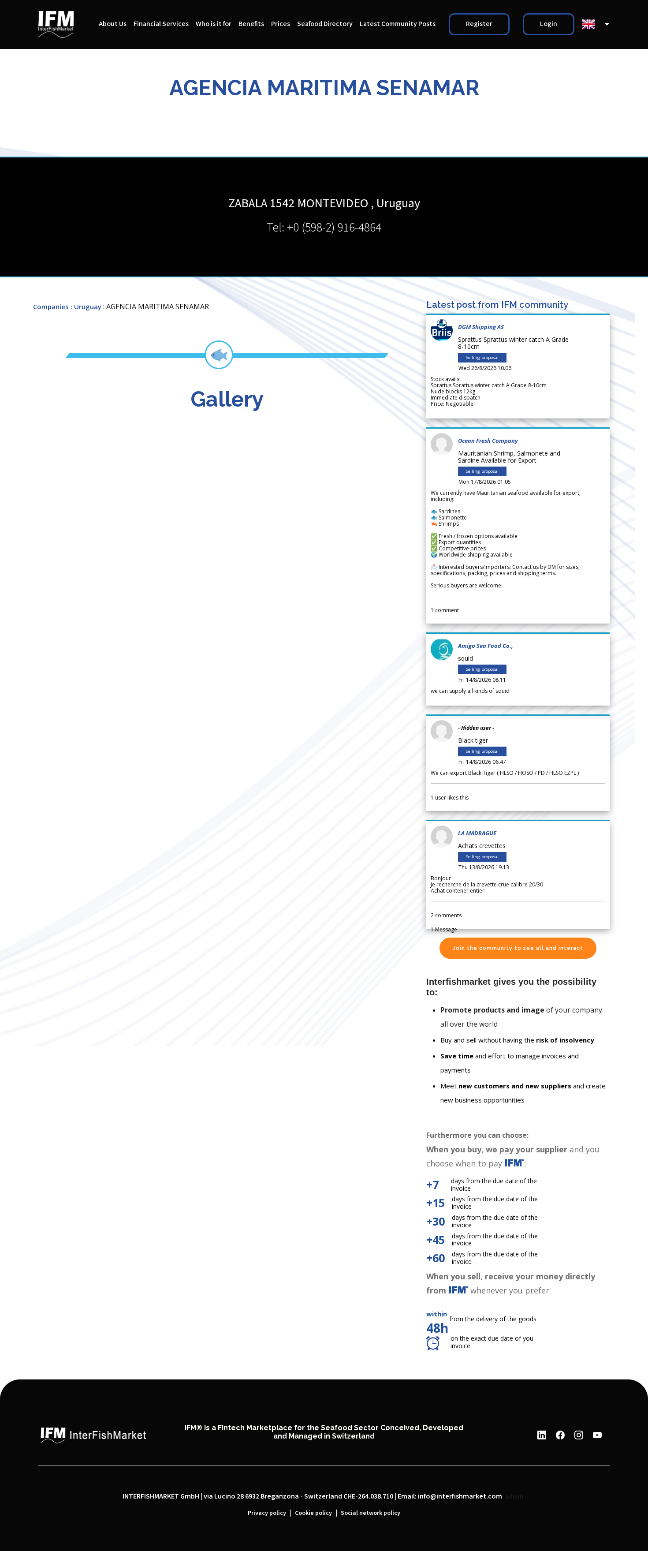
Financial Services (161, 24)
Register (479, 24)
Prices (280, 24)
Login (548, 24)
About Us (113, 24)
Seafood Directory (325, 24)
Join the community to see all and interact (518, 948)
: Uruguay (86, 306)
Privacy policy (267, 1513)
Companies (51, 306)
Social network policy (370, 1513)
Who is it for (213, 24)
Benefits (251, 24)
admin (514, 1497)
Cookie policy (313, 1513)
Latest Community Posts (398, 24)
